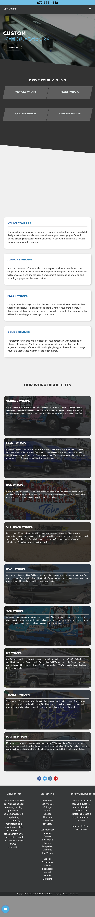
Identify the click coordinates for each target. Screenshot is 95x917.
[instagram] (50, 778)
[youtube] (56, 778)
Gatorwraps (65, 894)
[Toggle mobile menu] (90, 9)
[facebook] (39, 778)
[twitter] (45, 778)
